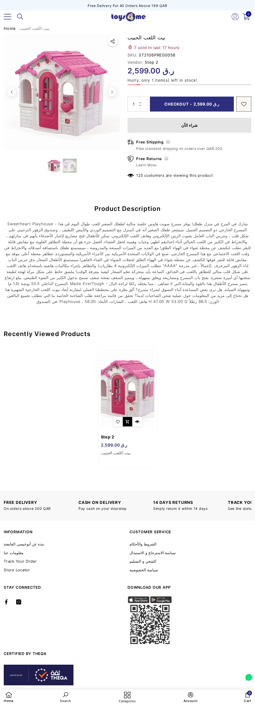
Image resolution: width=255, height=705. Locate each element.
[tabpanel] (127, 407)
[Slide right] (112, 92)
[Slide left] (11, 92)
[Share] (113, 41)
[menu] (7, 16)
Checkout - (191, 104)
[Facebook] (6, 602)
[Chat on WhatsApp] (249, 675)
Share (113, 41)
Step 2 (151, 62)
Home (10, 28)
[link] (9, 697)
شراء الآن (189, 125)
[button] (20, 16)
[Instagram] (18, 602)
